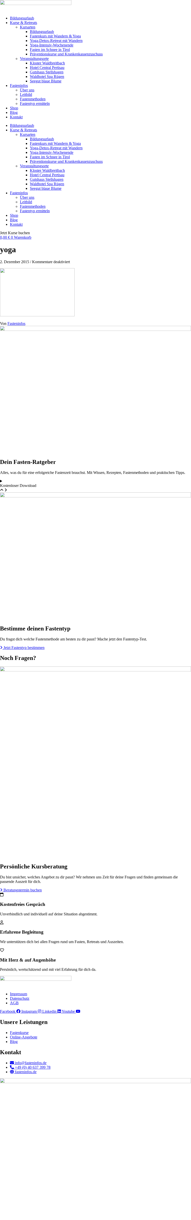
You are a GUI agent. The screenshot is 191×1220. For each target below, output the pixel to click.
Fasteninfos (19, 85)
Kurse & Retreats (23, 22)
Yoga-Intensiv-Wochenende (51, 45)
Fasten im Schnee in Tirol (50, 49)
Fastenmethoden (33, 99)
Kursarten (27, 27)
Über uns (27, 90)
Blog (14, 112)
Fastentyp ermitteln (35, 103)
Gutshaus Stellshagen (46, 72)
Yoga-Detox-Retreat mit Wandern (56, 40)
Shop (14, 108)
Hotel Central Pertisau (47, 67)
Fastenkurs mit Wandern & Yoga (55, 36)
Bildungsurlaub (22, 18)
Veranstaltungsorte (34, 58)
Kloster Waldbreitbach (47, 63)
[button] (15, 233)
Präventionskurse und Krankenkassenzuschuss (66, 54)
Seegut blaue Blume (45, 81)
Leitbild (26, 94)
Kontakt (16, 117)
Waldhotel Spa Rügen (47, 76)
